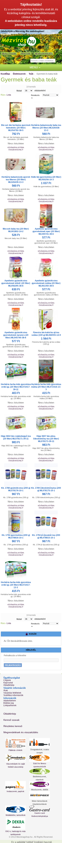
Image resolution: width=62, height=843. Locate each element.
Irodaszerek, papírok (15, 791)
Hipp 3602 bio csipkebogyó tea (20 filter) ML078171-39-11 (16, 437)
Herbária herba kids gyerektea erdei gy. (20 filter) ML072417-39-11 (16, 387)
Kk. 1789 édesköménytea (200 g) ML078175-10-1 (46, 489)
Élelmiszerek (19, 74)
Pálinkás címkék (15, 750)
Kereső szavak (11, 720)
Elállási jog (8, 703)
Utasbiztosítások (40, 804)
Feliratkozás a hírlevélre (15, 655)
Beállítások (9, 54)
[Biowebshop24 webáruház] (39, 771)
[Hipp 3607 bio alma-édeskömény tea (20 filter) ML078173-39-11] (46, 423)
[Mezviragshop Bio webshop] (20, 41)
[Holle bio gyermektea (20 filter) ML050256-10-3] (46, 164)
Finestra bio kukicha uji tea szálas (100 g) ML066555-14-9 (46, 333)
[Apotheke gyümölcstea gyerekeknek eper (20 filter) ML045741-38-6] (46, 215)
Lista (9, 95)
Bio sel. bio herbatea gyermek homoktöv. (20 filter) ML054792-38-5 (15, 128)
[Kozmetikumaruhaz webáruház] (39, 784)
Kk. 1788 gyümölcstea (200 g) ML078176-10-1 (15, 489)
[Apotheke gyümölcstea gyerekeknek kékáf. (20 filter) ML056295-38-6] (16, 267)
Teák (31, 74)
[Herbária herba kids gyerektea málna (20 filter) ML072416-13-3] (46, 371)
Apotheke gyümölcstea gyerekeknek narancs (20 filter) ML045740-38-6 (15, 335)
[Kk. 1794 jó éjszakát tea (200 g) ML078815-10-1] (46, 522)
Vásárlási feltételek (12, 693)
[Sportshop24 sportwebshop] (39, 758)
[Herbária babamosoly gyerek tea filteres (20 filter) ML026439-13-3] (16, 164)
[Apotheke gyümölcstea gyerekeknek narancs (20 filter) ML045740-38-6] (16, 319)
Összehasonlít (15, 150)
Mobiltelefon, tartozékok (15, 815)
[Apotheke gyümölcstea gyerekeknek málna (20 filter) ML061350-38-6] (46, 267)
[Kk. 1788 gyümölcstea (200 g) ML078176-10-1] (16, 475)
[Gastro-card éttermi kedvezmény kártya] (39, 808)
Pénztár (25, 54)
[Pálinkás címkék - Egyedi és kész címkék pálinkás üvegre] (15, 743)
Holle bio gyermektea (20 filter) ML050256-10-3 (46, 178)
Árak (5, 690)
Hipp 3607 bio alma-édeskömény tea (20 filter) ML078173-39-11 (46, 439)
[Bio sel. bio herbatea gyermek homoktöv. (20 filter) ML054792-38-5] (16, 112)
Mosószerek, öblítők (39, 790)
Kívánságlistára (16, 147)
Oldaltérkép (8, 685)
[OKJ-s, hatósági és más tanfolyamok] (15, 824)
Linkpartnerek (9, 705)
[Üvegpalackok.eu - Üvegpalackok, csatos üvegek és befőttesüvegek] (39, 743)
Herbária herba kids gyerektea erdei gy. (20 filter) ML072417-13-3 (16, 585)
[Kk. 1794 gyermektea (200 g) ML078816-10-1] (16, 522)
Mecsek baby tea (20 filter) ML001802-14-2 (16, 230)
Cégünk (7, 680)
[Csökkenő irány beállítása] (32, 98)
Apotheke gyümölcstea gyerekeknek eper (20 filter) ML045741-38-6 (46, 231)
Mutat (19, 91)
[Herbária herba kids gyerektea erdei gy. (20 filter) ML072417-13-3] (16, 569)
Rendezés (35, 95)
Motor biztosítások (39, 801)
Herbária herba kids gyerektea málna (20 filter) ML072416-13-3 (46, 387)
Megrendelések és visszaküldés (20, 732)
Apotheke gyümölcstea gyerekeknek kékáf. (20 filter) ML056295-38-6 (15, 283)
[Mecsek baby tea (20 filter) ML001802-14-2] (16, 215)
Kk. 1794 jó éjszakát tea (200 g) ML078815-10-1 (46, 536)
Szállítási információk (13, 695)
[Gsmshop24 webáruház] (15, 809)
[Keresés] (58, 60)
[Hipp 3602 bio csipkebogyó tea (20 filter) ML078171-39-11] (16, 423)
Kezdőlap (5, 74)
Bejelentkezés (43, 54)
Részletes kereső (12, 726)
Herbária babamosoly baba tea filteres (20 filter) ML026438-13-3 (46, 128)
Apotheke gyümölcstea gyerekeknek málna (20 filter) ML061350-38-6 (46, 283)
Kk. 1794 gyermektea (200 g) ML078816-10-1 (16, 536)
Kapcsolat (6, 34)
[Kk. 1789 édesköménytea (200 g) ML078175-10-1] (46, 475)
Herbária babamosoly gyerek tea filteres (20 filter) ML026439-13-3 (16, 179)
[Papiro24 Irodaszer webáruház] (15, 785)
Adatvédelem (9, 700)
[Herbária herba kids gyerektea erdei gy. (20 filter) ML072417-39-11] (16, 371)
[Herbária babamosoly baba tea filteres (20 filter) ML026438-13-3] (46, 112)
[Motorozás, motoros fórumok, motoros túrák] (39, 795)
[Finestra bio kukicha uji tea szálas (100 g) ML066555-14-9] (46, 319)
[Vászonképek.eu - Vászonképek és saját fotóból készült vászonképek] (15, 758)
